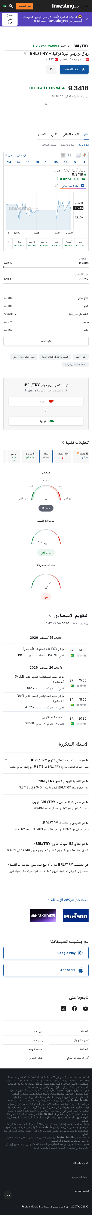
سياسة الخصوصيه (80, 1177)
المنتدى (41, 134)
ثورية (43, 421)
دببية (42, 401)
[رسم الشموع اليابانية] (84, 155)
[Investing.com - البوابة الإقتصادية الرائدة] (66, 6)
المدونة (85, 1031)
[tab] (82, 456)
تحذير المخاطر (82, 1190)
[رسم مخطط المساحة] (78, 155)
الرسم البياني (70, 134)
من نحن (38, 1031)
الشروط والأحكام (81, 1163)
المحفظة (84, 1049)
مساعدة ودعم (35, 1049)
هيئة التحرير (36, 1057)
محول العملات (49, 144)
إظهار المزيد (46, 341)
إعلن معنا (38, 1040)
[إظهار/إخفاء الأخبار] (63, 155)
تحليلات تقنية (77, 442)
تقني (54, 134)
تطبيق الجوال (81, 1040)
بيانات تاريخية (67, 144)
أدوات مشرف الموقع (77, 1057)
